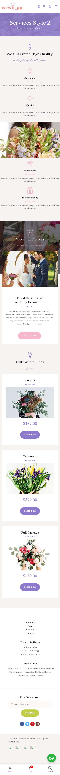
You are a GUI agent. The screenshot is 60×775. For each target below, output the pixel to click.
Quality (30, 105)
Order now (30, 435)
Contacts (30, 634)
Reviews (30, 630)
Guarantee (30, 78)
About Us (30, 622)
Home (19, 28)
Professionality (30, 198)
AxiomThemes (17, 739)
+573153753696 (35, 676)
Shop (30, 626)
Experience (30, 171)
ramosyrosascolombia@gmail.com (33, 672)
